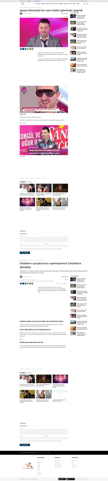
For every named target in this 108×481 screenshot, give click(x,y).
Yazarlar (73, 467)
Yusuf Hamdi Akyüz (27, 13)
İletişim (73, 462)
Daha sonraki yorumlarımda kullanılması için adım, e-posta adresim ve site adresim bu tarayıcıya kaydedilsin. (41, 248)
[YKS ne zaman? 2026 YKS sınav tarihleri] (73, 49)
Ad (21, 243)
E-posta (46, 243)
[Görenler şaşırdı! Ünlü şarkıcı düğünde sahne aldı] (60, 394)
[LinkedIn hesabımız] (84, 1)
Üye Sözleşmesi (75, 465)
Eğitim (74, 3)
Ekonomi (56, 3)
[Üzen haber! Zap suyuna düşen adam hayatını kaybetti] (73, 71)
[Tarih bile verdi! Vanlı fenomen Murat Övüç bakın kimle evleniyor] (27, 188)
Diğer (78, 3)
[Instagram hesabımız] (79, 1)
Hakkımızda (74, 460)
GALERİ (23, 1)
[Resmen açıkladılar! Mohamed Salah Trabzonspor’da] (73, 17)
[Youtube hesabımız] (81, 1)
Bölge (38, 3)
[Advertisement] (13, 40)
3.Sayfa (43, 3)
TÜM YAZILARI (64, 13)
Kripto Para (57, 462)
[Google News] (64, 49)
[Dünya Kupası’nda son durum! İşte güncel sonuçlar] (73, 43)
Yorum (21, 235)
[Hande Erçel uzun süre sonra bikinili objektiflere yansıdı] (60, 202)
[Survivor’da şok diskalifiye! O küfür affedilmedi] (60, 188)
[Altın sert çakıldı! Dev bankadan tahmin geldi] (73, 66)
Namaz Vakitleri (58, 463)
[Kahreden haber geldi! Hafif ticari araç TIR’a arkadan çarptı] (73, 60)
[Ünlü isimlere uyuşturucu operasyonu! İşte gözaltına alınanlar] (27, 202)
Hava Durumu (57, 460)
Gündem (47, 3)
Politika (66, 3)
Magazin (61, 3)
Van (36, 3)
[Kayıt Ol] (84, 3)
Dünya (70, 3)
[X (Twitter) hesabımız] (78, 1)
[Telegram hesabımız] (86, 1)
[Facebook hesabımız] (76, 1)
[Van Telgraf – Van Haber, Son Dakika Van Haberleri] (22, 4)
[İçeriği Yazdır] (32, 49)
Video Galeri (39, 474)
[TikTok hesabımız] (45, 452)
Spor (52, 3)
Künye (73, 463)
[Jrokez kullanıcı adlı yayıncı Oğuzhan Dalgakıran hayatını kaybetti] (44, 202)
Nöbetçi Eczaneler (58, 465)
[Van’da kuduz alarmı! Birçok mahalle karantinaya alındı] (73, 24)
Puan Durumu (57, 467)
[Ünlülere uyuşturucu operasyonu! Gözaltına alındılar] (44, 188)
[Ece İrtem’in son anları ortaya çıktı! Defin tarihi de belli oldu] (73, 30)
